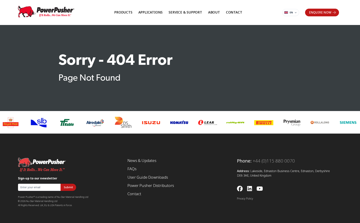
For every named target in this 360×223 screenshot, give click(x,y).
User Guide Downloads (148, 177)
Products (123, 12)
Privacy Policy (245, 198)
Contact (234, 12)
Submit (68, 187)
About (214, 12)
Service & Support (185, 12)
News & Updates (142, 160)
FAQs (132, 169)
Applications (150, 12)
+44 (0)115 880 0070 (274, 161)
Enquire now (320, 12)
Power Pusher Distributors (151, 185)
